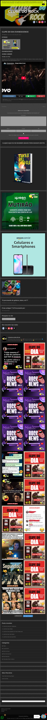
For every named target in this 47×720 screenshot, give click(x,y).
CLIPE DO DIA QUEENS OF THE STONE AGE (13, 631)
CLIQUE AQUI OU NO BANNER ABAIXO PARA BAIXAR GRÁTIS (23, 143)
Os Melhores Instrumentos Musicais (9, 302)
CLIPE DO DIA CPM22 (8, 629)
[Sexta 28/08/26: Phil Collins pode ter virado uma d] (12, 383)
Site (38, 128)
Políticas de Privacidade (5, 708)
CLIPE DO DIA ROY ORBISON (9, 626)
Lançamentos (6, 648)
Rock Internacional (14, 99)
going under (31, 99)
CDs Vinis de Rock (6, 310)
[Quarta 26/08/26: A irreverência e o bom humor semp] (12, 410)
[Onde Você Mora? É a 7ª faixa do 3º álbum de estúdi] (34, 573)
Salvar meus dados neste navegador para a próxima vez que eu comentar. (23, 135)
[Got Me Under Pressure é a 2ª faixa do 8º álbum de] (34, 600)
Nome (8, 128)
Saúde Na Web (5, 678)
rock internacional (7, 100)
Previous (4, 106)
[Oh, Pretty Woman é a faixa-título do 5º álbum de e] (34, 356)
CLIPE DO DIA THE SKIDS (8, 634)
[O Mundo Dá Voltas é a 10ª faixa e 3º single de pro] (34, 464)
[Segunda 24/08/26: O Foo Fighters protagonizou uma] (34, 410)
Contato (2, 711)
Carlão (19, 34)
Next (44, 106)
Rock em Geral (6, 651)
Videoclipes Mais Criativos (8, 659)
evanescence (26, 99)
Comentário (23, 115)
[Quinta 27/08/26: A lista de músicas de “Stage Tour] (34, 383)
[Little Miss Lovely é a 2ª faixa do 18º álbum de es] (34, 546)
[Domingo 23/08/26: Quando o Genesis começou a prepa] (12, 437)
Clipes (9, 99)
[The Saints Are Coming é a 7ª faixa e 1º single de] (12, 519)
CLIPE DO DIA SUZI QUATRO (9, 636)
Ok (43, 4)
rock (39, 99)
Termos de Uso (4, 709)
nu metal (36, 99)
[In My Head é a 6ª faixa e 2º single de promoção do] (34, 492)
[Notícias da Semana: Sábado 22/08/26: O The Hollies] (34, 437)
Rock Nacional (6, 656)
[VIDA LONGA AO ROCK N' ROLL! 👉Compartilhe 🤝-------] (12, 356)
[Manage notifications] (5, 715)
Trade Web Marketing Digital (8, 676)
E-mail (23, 128)
